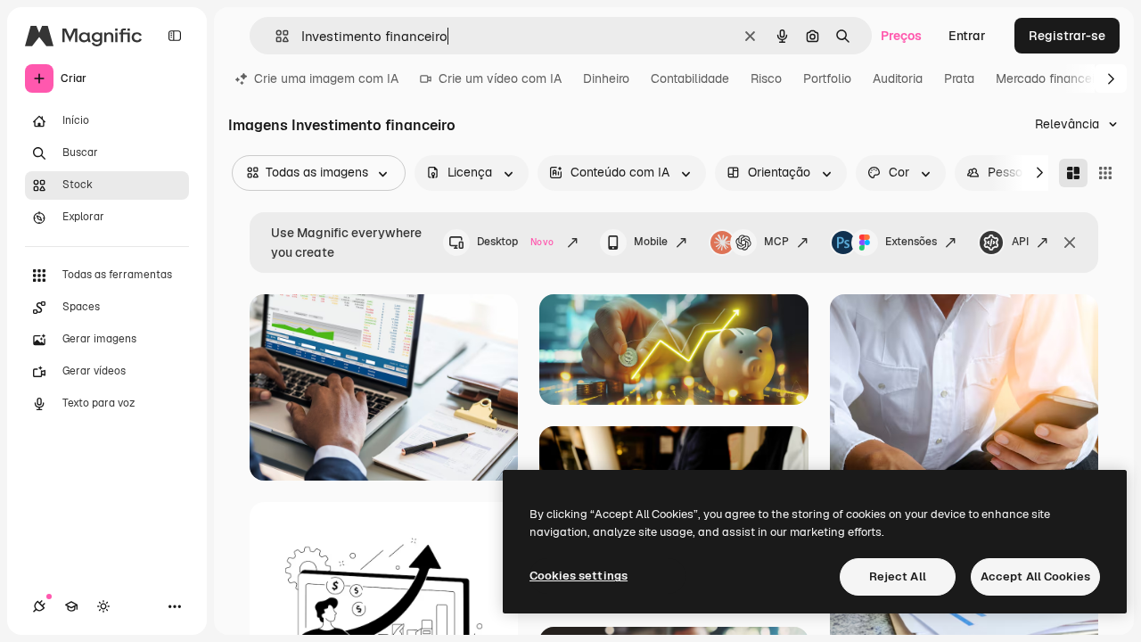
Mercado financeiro (1050, 78)
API (1020, 242)
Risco (766, 78)
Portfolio (827, 78)
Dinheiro (606, 78)
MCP (776, 242)
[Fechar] (1070, 242)
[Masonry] (1073, 173)
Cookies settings (578, 575)
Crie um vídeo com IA (500, 78)
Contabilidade (690, 78)
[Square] (1105, 173)
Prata (959, 78)
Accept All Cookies (1035, 576)
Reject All (897, 576)
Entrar (967, 36)
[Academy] (71, 606)
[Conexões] (39, 606)
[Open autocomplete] (275, 36)
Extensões (911, 242)
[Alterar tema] (103, 606)
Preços (901, 36)
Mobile (651, 242)
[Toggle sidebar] (174, 35)
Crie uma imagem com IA (326, 78)
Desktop (515, 242)
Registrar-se (1067, 36)
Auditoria (898, 78)
